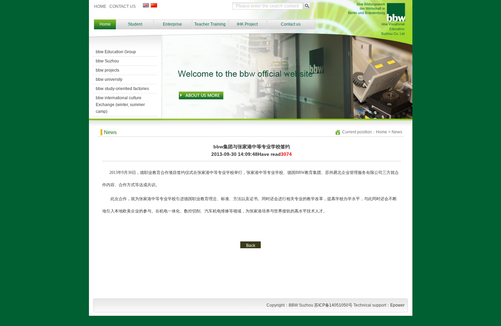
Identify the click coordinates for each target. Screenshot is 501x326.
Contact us (291, 24)
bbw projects (107, 70)
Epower (397, 305)
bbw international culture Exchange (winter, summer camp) (120, 104)
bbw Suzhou (107, 61)
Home (105, 24)
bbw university (109, 79)
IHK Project (247, 24)
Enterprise (172, 24)
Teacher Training (210, 24)
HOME (100, 6)
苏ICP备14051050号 (333, 305)
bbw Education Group (116, 51)
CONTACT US (122, 6)
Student (135, 24)
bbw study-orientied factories (122, 88)
